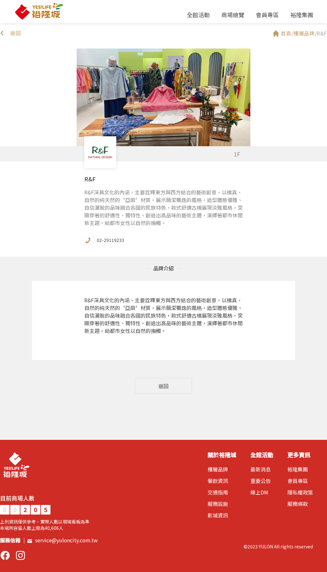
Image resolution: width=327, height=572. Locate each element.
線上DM (259, 492)
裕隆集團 (301, 15)
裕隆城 (39, 11)
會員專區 (267, 15)
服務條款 (297, 504)
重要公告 (260, 481)
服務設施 (218, 504)
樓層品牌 (218, 469)
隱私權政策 (300, 492)
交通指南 (218, 492)
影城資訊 (218, 515)
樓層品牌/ (305, 33)
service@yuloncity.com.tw (66, 540)
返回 (163, 386)
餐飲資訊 (218, 481)
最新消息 (260, 469)
